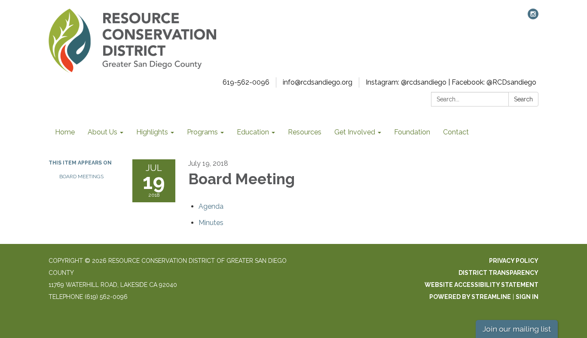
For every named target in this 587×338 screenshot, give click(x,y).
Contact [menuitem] (456, 132)
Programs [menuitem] (202, 132)
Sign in (527, 296)
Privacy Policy (513, 260)
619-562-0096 (246, 82)
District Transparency (498, 272)
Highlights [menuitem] (152, 132)
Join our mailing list (517, 328)
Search (523, 99)
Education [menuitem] (253, 132)
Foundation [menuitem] (412, 132)
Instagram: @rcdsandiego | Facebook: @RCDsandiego (451, 82)
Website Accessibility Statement (481, 284)
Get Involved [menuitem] (354, 132)
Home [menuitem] (65, 132)
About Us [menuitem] (102, 132)
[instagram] (533, 17)
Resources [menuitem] (304, 132)
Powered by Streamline (470, 296)
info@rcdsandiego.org (317, 82)
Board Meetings (81, 177)
